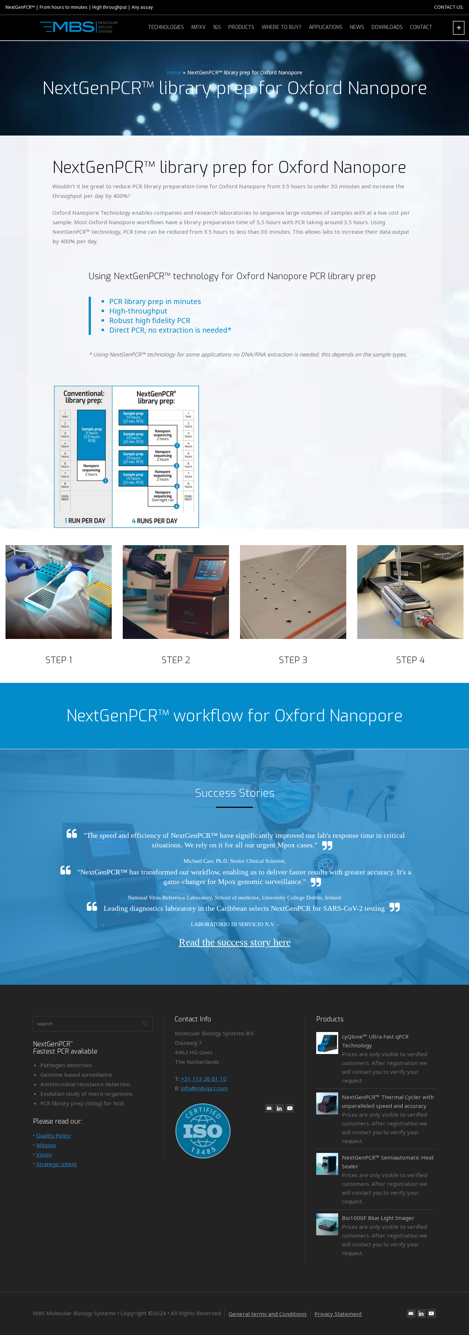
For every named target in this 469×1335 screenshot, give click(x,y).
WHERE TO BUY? (282, 27)
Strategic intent (56, 1164)
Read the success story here (235, 942)
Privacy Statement (338, 1313)
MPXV (198, 27)
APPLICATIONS (326, 27)
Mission (46, 1145)
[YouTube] (289, 1108)
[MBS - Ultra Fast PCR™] (80, 27)
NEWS (357, 27)
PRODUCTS (241, 27)
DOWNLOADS (387, 27)
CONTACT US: (449, 7)
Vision (44, 1154)
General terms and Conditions (268, 1313)
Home (174, 72)
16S (217, 27)
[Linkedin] (279, 1108)
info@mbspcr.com (204, 1088)
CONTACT (421, 27)
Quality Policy (53, 1135)
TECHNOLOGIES (166, 27)
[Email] (269, 1108)
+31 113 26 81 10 (203, 1078)
